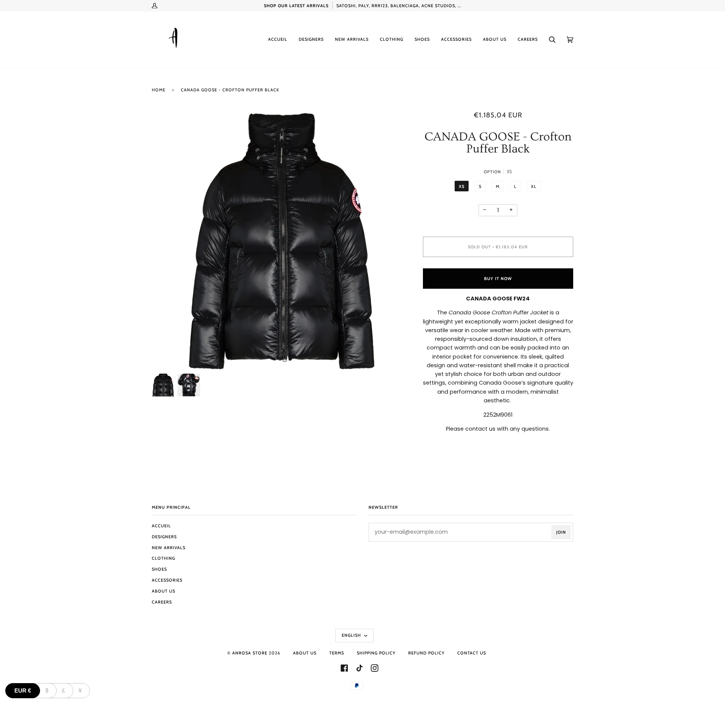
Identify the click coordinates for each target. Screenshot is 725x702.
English (352, 635)
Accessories (167, 580)
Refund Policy (426, 653)
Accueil (161, 525)
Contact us (471, 653)
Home (158, 89)
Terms (336, 653)
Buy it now (498, 278)
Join (561, 532)
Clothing (163, 558)
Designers (164, 536)
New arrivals (168, 547)
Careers (162, 602)
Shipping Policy (376, 653)
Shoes (159, 569)
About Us (163, 591)
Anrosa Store (249, 653)
